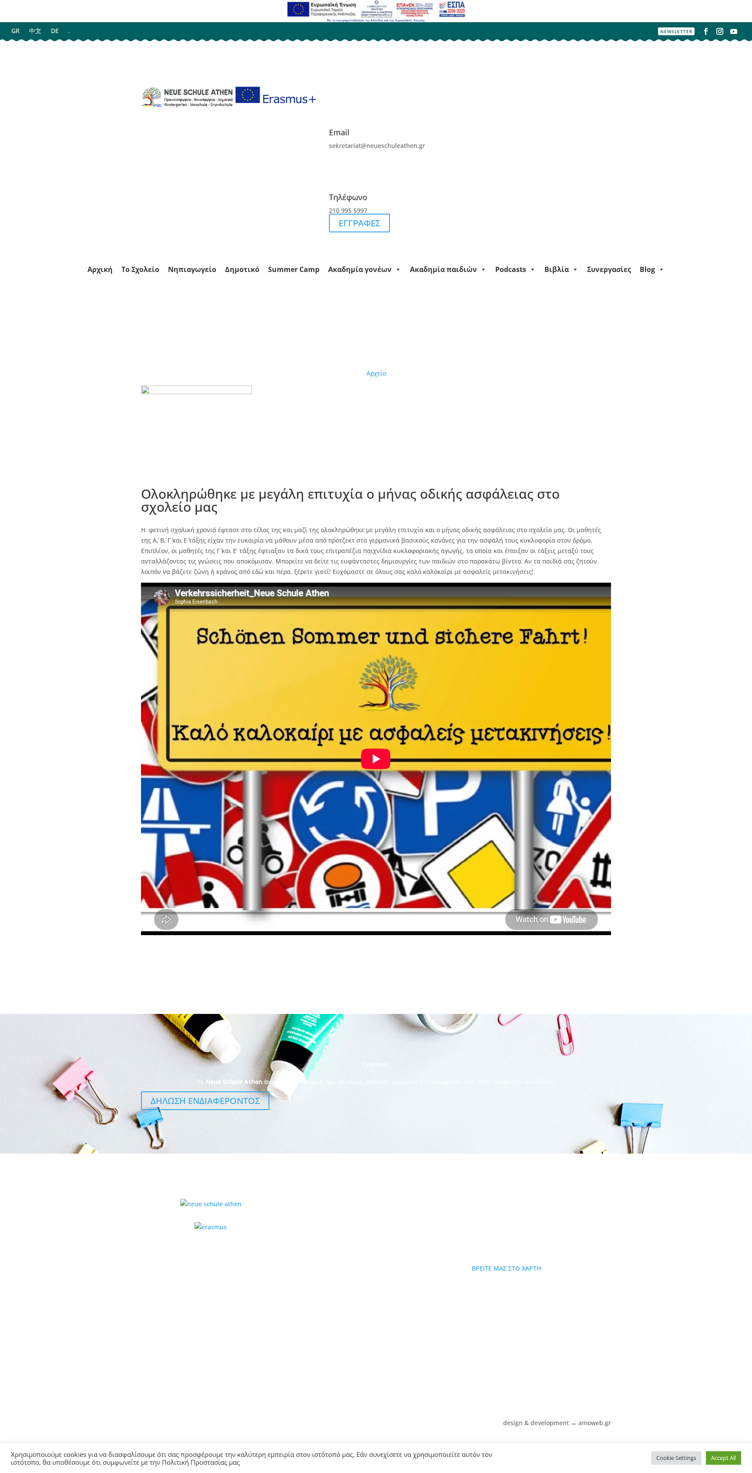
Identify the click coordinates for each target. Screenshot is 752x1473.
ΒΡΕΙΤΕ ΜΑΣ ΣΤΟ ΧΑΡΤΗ (506, 1268)
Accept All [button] (723, 1458)
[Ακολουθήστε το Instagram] (720, 31)
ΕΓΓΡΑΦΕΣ (359, 223)
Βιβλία (556, 269)
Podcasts (510, 269)
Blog (647, 269)
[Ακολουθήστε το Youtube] (734, 31)
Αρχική (100, 269)
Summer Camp (293, 269)
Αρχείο (376, 373)
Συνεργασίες (609, 269)
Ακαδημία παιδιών (443, 269)
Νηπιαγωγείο (192, 269)
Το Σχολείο (140, 269)
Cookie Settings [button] (676, 1458)
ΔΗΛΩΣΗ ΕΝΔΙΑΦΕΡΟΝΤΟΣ (205, 1101)
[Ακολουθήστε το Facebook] (706, 31)
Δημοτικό (242, 269)
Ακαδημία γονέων (360, 269)
